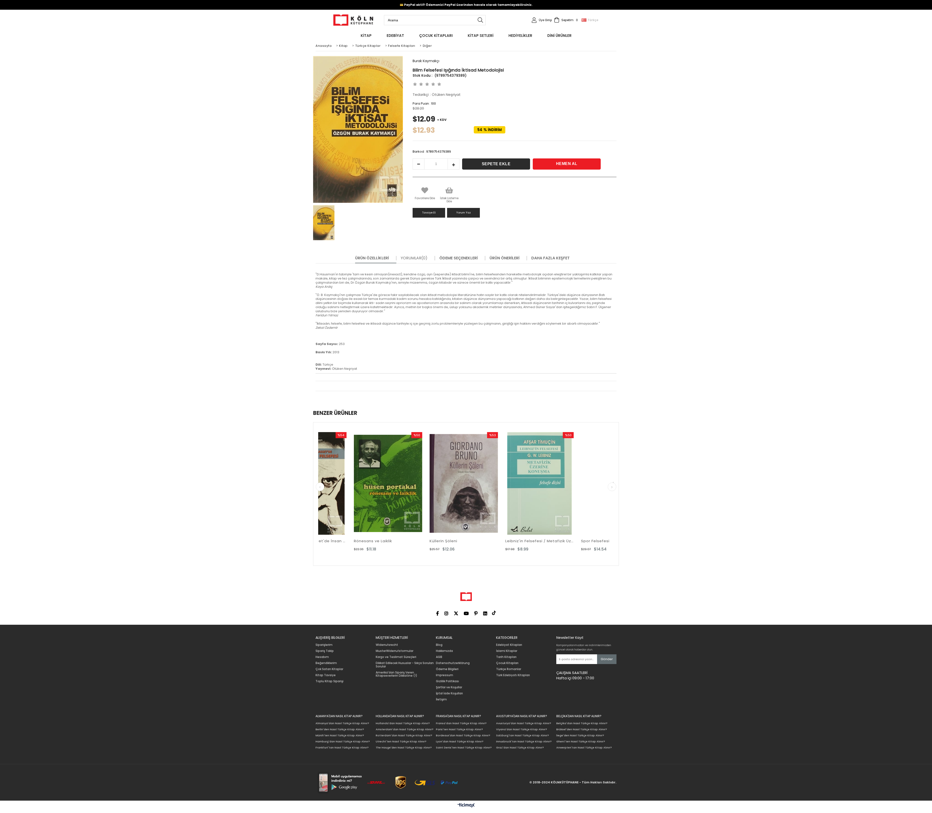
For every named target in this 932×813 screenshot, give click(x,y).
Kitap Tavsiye (326, 675)
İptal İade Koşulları (449, 693)
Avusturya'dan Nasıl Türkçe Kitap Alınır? (523, 723)
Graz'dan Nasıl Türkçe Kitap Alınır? (520, 747)
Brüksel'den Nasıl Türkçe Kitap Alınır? (581, 729)
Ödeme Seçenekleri (458, 258)
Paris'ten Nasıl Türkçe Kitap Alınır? (459, 729)
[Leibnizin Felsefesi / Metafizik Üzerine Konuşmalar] (428, 483)
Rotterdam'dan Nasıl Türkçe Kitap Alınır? (404, 735)
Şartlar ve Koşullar (449, 687)
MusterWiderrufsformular (394, 651)
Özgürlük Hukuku (562, 541)
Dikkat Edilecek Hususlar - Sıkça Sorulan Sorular (405, 664)
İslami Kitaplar (506, 651)
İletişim (441, 699)
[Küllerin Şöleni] (352, 483)
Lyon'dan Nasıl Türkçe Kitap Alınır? (459, 741)
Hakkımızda (444, 651)
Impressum (444, 675)
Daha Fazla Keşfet (550, 258)
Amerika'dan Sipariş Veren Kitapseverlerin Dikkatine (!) (396, 674)
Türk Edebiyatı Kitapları (513, 675)
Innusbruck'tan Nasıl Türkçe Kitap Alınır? (524, 741)
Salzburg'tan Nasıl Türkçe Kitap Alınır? (522, 735)
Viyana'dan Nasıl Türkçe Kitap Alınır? (521, 729)
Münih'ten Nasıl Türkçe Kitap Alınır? (340, 735)
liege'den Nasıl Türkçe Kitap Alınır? (580, 735)
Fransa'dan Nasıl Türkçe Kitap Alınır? (461, 723)
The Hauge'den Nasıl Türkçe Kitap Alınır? (404, 747)
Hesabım (322, 657)
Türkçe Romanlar (508, 669)
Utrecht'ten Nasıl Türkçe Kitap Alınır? (401, 741)
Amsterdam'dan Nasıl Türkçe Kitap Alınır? (404, 729)
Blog (439, 645)
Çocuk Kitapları (507, 663)
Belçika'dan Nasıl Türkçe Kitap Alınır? (581, 723)
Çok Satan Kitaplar (329, 669)
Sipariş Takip (325, 651)
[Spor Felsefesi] (504, 483)
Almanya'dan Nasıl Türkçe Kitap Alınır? (342, 723)
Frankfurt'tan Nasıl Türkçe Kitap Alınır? (342, 747)
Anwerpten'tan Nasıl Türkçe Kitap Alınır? (584, 747)
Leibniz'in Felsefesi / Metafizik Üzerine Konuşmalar (428, 541)
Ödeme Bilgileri (447, 669)
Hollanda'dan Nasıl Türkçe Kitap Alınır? (403, 723)
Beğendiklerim (326, 663)
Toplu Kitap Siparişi (329, 681)
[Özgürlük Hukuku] (580, 483)
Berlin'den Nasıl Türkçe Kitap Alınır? (340, 729)
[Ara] (480, 20)
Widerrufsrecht (387, 645)
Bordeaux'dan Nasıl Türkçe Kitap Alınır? (463, 735)
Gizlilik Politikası (447, 681)
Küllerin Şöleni (332, 541)
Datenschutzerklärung (453, 663)
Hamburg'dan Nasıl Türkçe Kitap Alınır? (343, 741)
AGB (439, 657)
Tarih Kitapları (506, 657)
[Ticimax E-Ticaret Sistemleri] (466, 805)
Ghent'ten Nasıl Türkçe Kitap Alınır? (580, 741)
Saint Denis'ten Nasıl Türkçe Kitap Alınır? (464, 747)
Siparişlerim (324, 645)
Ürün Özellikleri (372, 258)
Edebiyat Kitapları (509, 645)
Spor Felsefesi (484, 541)
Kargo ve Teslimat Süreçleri (396, 657)
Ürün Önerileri (504, 258)
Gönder (607, 659)
